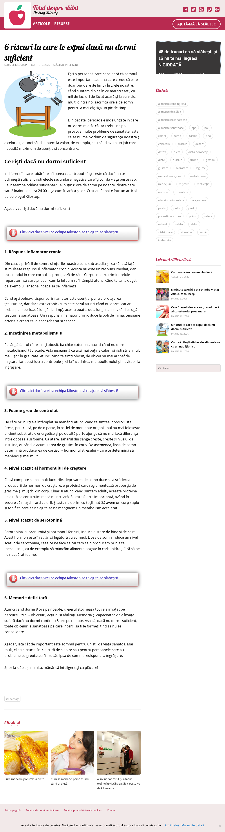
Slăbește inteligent (65, 64)
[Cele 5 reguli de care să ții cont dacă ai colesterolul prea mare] (162, 307)
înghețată (164, 240)
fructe (194, 160)
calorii (162, 136)
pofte (176, 208)
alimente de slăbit (169, 112)
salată (179, 224)
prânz (192, 216)
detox (162, 152)
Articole (41, 23)
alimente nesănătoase (172, 120)
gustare (163, 168)
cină (208, 136)
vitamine (186, 232)
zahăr (203, 232)
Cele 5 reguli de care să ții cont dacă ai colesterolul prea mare (195, 309)
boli (206, 128)
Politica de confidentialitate (42, 810)
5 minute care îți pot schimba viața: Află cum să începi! (195, 292)
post (191, 208)
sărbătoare (165, 232)
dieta (177, 152)
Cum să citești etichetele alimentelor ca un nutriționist (195, 344)
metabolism (198, 176)
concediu (164, 144)
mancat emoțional (170, 176)
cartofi (193, 136)
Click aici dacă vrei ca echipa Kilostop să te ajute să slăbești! (69, 232)
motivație (203, 184)
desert (199, 144)
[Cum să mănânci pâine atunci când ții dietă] (72, 733)
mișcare (184, 184)
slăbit (194, 224)
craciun (182, 144)
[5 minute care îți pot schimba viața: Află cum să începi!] (162, 290)
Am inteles (172, 825)
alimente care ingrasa (172, 104)
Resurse (62, 23)
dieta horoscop (198, 152)
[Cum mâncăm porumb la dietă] (26, 733)
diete (161, 160)
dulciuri (177, 160)
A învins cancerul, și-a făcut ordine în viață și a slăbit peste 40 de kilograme (118, 783)
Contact (111, 810)
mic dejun (164, 184)
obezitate (182, 192)
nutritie (163, 192)
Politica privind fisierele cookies (83, 810)
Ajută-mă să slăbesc (196, 24)
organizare (199, 200)
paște (161, 208)
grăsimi (210, 160)
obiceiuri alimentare (171, 200)
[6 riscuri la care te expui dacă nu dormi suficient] (162, 325)
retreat (162, 224)
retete (208, 216)
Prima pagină (12, 810)
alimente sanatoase (171, 128)
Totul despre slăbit (55, 8)
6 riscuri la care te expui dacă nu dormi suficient (193, 327)
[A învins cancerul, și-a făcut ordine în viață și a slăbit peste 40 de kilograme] (119, 733)
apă (194, 128)
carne (177, 136)
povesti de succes (169, 216)
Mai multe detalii (192, 825)
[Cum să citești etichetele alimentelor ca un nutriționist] (162, 342)
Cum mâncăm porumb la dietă (24, 779)
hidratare (182, 168)
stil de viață (12, 699)
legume (201, 168)
